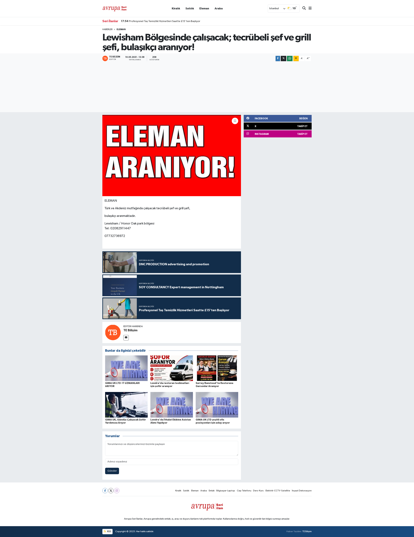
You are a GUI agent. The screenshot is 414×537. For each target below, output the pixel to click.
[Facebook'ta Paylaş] (278, 58)
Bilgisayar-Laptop (225, 490)
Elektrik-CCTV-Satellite (278, 490)
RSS (109, 531)
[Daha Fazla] (296, 58)
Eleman (204, 8)
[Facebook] (105, 490)
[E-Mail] (126, 337)
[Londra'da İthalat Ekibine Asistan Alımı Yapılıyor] (171, 404)
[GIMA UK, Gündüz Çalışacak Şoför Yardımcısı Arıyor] (126, 404)
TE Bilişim (130, 330)
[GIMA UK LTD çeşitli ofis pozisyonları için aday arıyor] (217, 404)
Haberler (107, 29)
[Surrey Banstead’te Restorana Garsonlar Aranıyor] (217, 368)
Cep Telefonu (244, 490)
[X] (111, 490)
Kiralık (176, 8)
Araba (219, 8)
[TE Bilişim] (113, 332)
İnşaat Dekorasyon (302, 490)
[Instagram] (116, 490)
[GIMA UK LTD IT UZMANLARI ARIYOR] (126, 368)
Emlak (212, 490)
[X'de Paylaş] (283, 58)
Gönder (112, 471)
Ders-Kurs (258, 490)
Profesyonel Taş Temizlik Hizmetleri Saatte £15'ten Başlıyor (160, 21)
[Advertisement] (207, 87)
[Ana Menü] (309, 8)
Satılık (189, 8)
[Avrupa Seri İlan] (114, 8)
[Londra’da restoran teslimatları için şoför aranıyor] (171, 368)
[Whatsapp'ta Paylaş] (290, 58)
